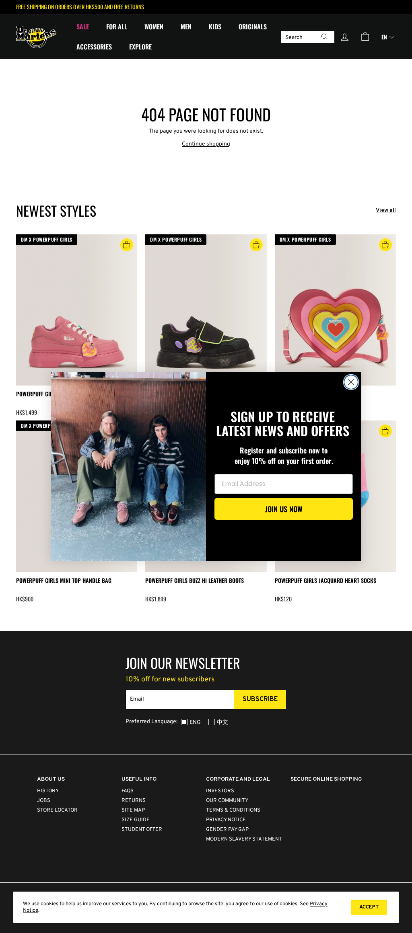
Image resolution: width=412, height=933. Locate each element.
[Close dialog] (351, 382)
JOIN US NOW (284, 509)
